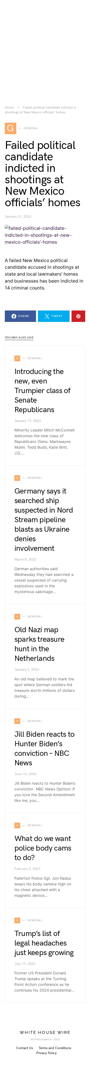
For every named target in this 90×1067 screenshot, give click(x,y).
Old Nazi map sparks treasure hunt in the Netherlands (39, 644)
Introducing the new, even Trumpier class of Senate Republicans (42, 391)
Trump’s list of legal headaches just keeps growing (44, 943)
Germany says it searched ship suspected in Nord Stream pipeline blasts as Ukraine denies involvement (43, 520)
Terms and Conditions (55, 1048)
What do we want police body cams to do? (42, 848)
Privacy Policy (46, 1053)
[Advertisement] (45, 44)
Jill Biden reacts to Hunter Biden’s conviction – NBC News (44, 749)
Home (9, 108)
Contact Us (24, 1048)
